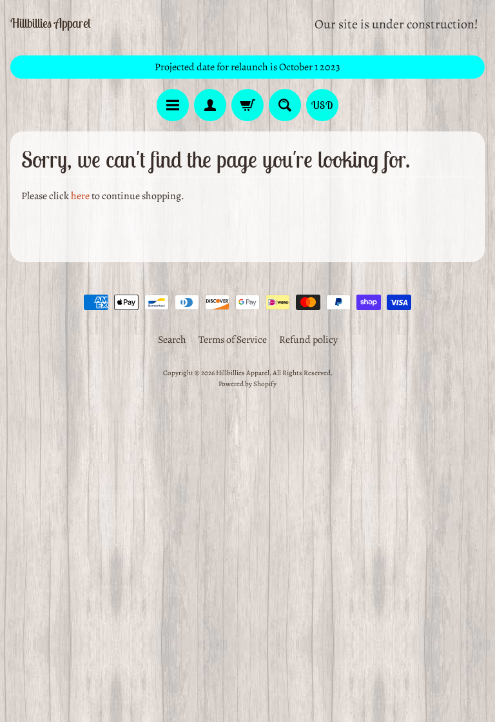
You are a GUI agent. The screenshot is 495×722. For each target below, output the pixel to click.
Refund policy (308, 340)
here (80, 196)
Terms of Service (233, 340)
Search (172, 340)
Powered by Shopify (247, 384)
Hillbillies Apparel (50, 23)
